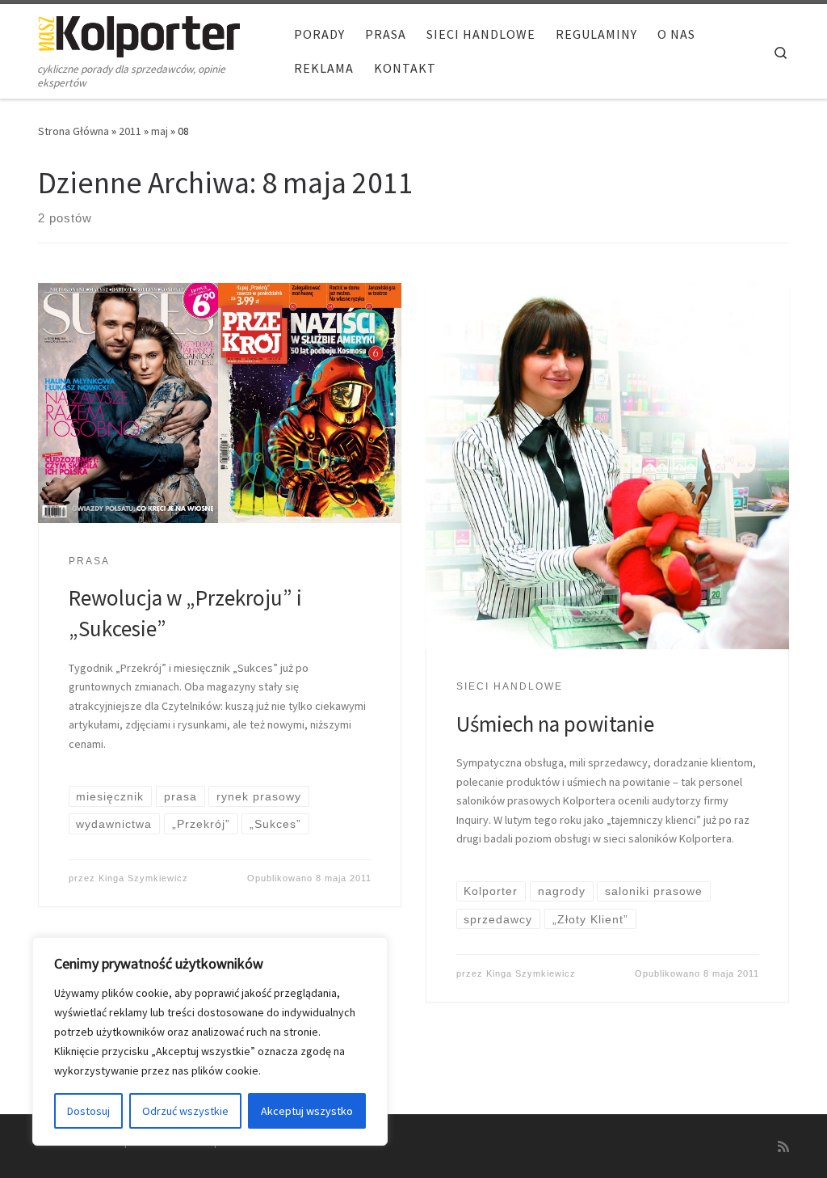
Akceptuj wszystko (307, 1111)
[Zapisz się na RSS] (783, 1147)
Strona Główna (73, 131)
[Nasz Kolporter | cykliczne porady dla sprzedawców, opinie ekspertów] (139, 33)
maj (159, 131)
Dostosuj (88, 1111)
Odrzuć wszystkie (185, 1111)
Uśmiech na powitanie (555, 723)
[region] (210, 1041)
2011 (130, 131)
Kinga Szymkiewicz (143, 878)
